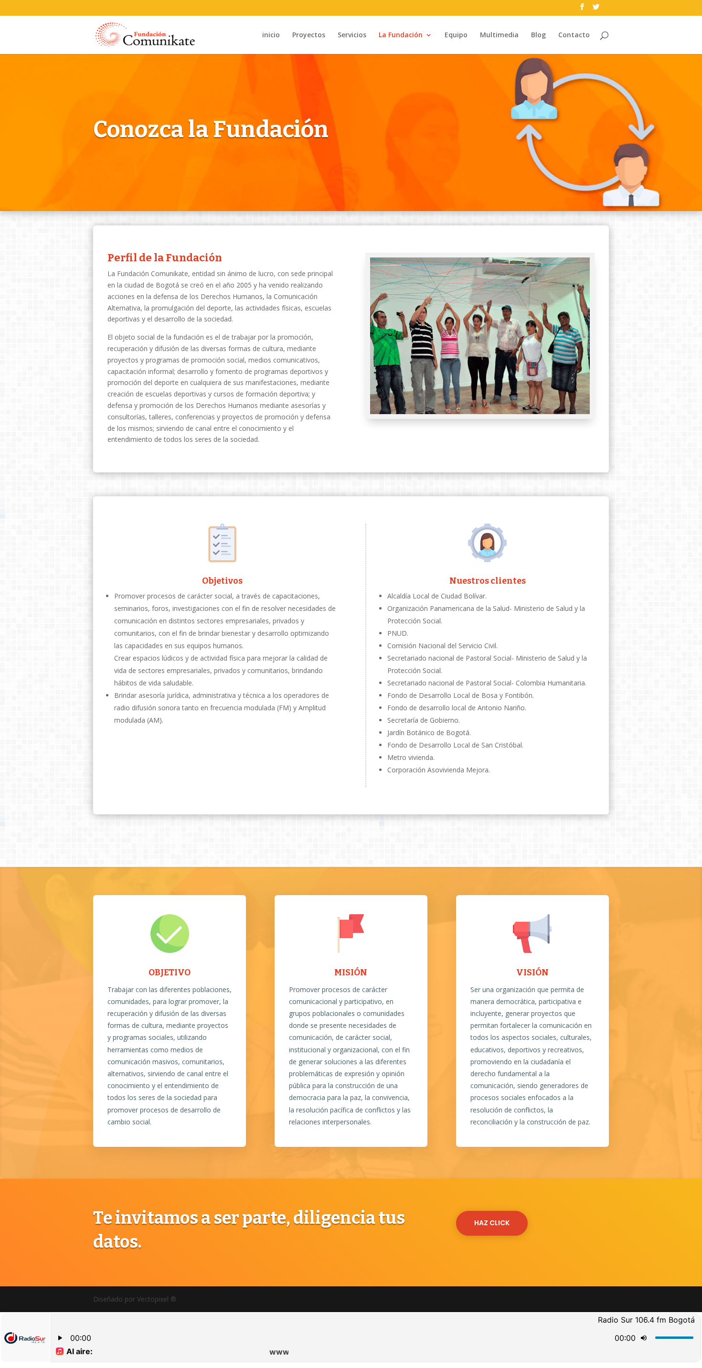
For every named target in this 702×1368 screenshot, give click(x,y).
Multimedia (499, 35)
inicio (271, 35)
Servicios (352, 35)
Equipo (456, 35)
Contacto (574, 35)
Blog (538, 35)
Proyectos (308, 35)
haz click (492, 1223)
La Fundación (401, 35)
